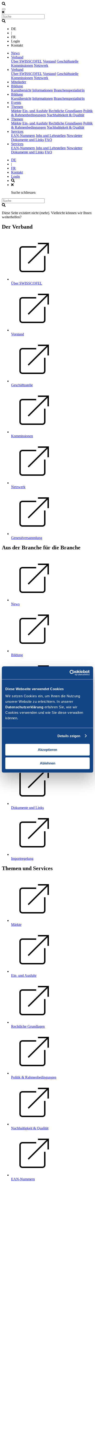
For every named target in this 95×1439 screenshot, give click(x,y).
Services (17, 131)
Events (16, 103)
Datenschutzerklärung (24, 707)
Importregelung (22, 859)
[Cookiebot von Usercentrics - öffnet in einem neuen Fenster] (69, 673)
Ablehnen (47, 763)
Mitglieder (18, 82)
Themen (17, 107)
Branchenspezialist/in (69, 90)
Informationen (42, 90)
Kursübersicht (21, 90)
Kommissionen (22, 65)
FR (13, 168)
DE (13, 160)
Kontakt (17, 172)
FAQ (48, 140)
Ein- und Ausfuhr (35, 111)
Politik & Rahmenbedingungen (33, 1077)
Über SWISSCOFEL (26, 61)
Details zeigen (68, 736)
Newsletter (74, 136)
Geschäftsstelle (67, 61)
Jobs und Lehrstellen (51, 136)
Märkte (16, 111)
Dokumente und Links (27, 140)
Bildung (17, 86)
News (15, 53)
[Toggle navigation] (4, 9)
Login (15, 176)
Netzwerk (41, 65)
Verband (17, 57)
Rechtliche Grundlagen (65, 111)
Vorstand (49, 61)
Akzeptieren (47, 750)
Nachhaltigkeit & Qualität (65, 115)
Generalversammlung (26, 538)
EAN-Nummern (23, 136)
